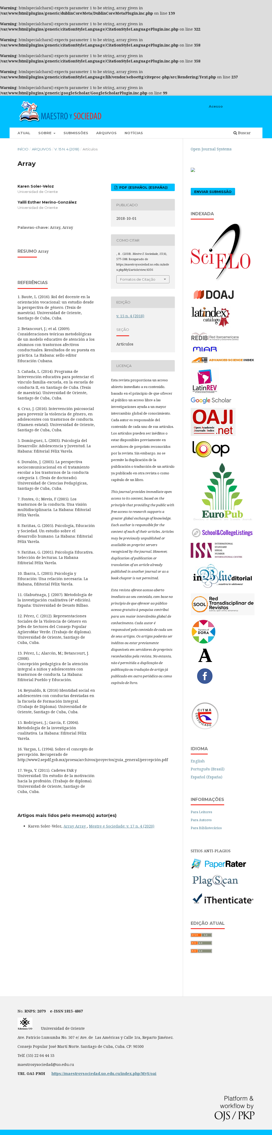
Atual (24, 133)
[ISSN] (217, 556)
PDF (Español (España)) (143, 187)
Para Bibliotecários (206, 827)
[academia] (205, 661)
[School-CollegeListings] (222, 537)
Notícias (134, 133)
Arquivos (106, 133)
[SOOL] (222, 613)
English (198, 760)
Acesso (216, 106)
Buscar (244, 132)
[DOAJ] (217, 301)
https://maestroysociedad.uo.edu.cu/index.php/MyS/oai (104, 1073)
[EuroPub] (222, 521)
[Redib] (215, 340)
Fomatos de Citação (137, 279)
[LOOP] (211, 457)
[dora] (203, 642)
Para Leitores (201, 811)
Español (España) (206, 776)
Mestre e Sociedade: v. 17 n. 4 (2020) (121, 826)
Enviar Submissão (213, 191)
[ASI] (222, 362)
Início (23, 149)
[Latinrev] (205, 392)
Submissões (75, 133)
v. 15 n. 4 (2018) (66, 149)
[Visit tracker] (193, 170)
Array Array (75, 826)
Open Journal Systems (211, 148)
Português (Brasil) (207, 768)
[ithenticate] (222, 903)
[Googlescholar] (211, 402)
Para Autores (201, 819)
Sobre (45, 133)
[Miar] (205, 351)
